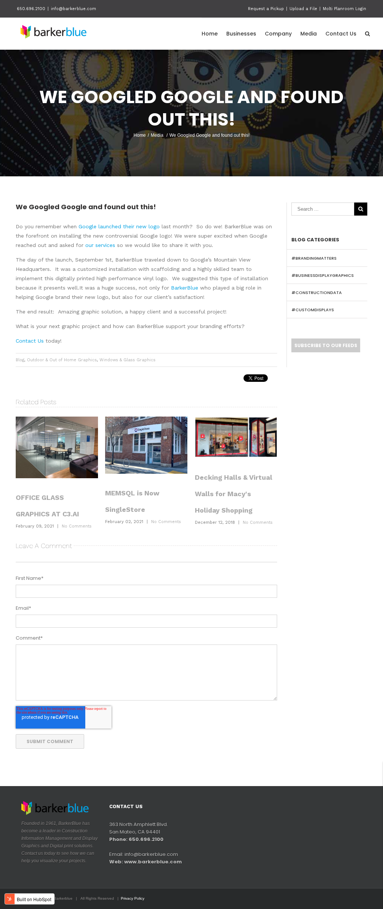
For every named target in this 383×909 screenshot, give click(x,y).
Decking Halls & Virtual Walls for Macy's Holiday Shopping (233, 493)
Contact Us (30, 341)
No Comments (77, 526)
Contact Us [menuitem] (340, 33)
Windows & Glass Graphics (127, 360)
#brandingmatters (314, 258)
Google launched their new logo (119, 226)
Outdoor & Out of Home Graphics (62, 360)
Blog (20, 360)
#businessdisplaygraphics (322, 275)
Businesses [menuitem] (241, 33)
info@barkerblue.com (73, 8)
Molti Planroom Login (344, 8)
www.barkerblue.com (153, 861)
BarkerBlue (184, 288)
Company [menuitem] (278, 33)
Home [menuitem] (210, 33)
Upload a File (303, 8)
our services (100, 245)
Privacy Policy (132, 898)
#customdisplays (312, 310)
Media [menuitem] (308, 33)
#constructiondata (316, 293)
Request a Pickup (266, 8)
